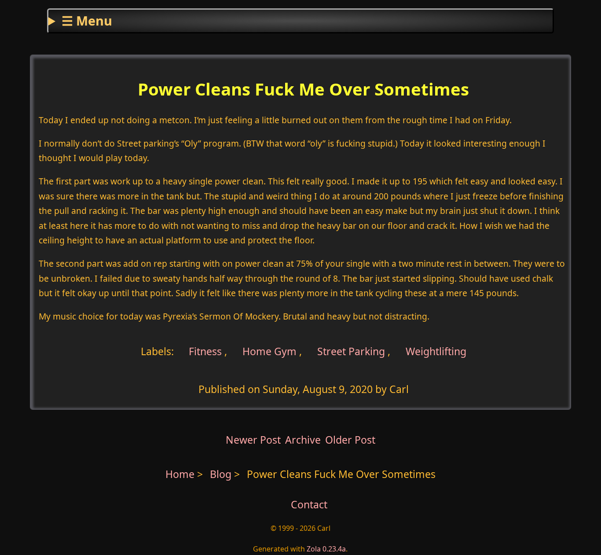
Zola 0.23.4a (326, 549)
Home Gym (269, 351)
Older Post (350, 440)
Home (179, 474)
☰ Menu (87, 20)
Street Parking (351, 351)
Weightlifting (436, 351)
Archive (303, 440)
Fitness (204, 351)
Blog (222, 474)
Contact (309, 504)
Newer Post (253, 440)
